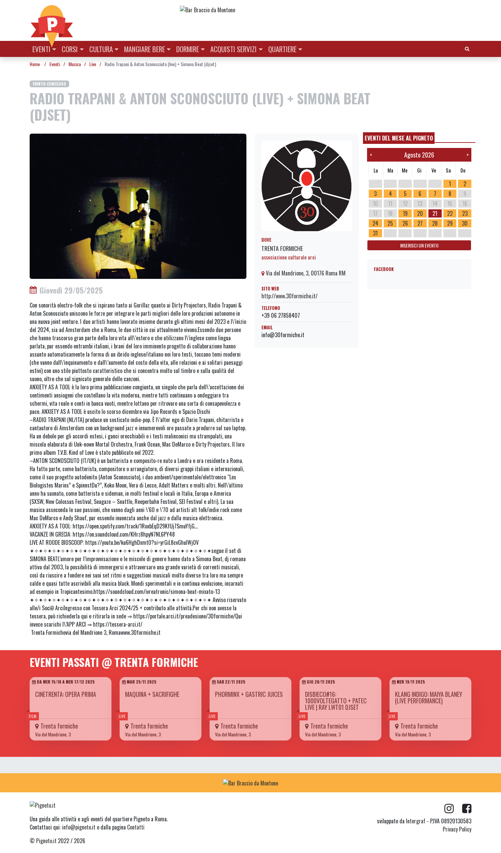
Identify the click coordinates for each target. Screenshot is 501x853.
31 (375, 233)
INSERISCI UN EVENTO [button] (419, 245)
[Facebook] (466, 808)
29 (450, 223)
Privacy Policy (457, 829)
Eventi (41, 49)
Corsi (70, 49)
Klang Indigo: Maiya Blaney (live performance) (428, 697)
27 (420, 223)
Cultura (101, 49)
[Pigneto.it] (52, 20)
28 (435, 223)
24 (375, 223)
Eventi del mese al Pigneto (399, 138)
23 (465, 213)
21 (434, 213)
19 (405, 213)
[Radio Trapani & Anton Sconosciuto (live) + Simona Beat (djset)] (138, 205)
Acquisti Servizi (233, 49)
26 (405, 223)
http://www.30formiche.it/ (289, 296)
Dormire (187, 49)
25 (390, 223)
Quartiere (282, 49)
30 (465, 223)
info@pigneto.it (78, 827)
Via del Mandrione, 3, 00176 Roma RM (305, 273)
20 (420, 213)
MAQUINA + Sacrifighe (152, 694)
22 (450, 213)
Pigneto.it (46, 841)
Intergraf (415, 821)
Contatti (136, 827)
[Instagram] (453, 808)
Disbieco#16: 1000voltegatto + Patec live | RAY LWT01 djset (336, 701)
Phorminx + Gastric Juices (249, 694)
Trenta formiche (282, 248)
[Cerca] (467, 48)
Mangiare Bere (144, 49)
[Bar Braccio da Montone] (325, 9)
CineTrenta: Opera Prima (65, 694)
